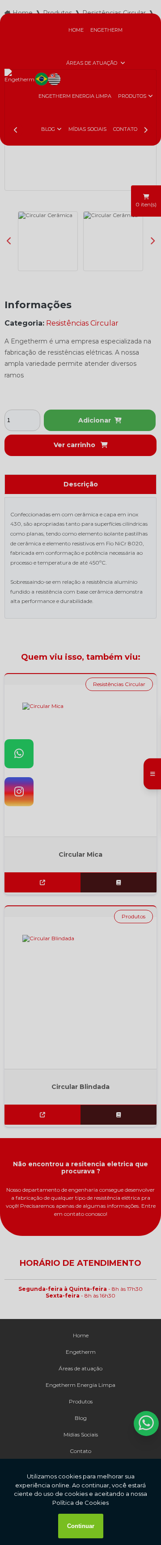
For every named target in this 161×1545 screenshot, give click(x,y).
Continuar (80, 1526)
